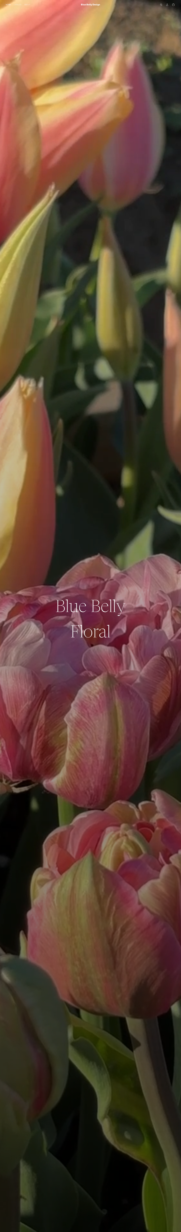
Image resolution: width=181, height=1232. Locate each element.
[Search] (161, 5)
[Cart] (173, 5)
